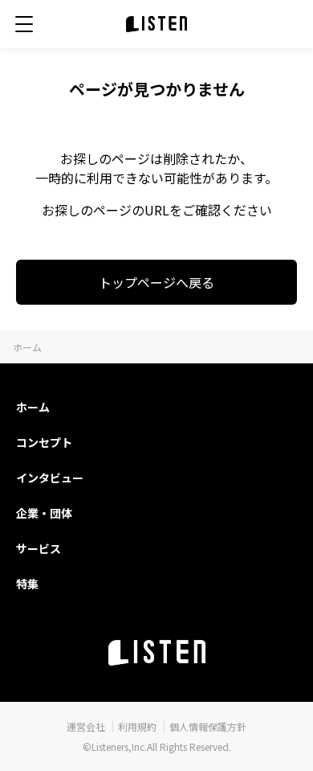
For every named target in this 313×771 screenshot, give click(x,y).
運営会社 (86, 726)
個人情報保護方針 (207, 726)
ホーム (27, 347)
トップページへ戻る (156, 282)
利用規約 (137, 726)
